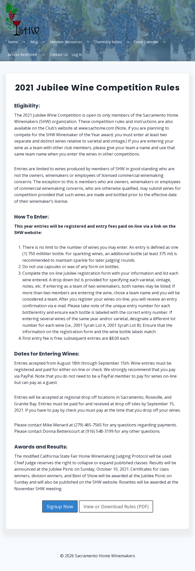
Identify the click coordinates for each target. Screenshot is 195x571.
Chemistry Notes (108, 41)
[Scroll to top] (180, 558)
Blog (34, 41)
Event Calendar (146, 41)
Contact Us (59, 54)
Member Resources (66, 41)
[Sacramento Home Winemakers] (24, 19)
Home (13, 41)
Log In (77, 54)
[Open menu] (184, 18)
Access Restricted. (23, 54)
